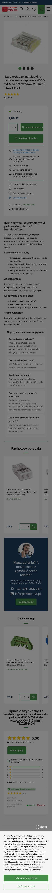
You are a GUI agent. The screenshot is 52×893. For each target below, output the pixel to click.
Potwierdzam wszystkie (26, 878)
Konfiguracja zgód (26, 886)
